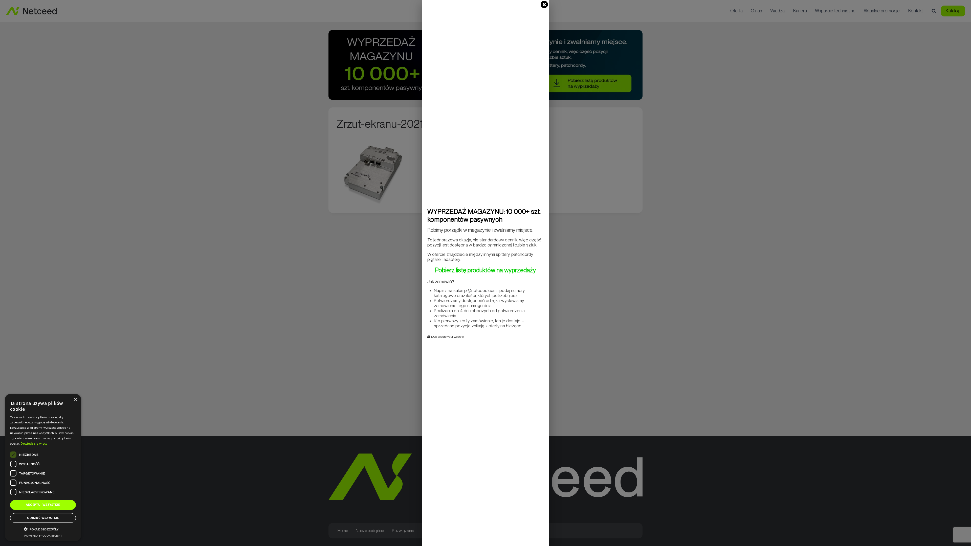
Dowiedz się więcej (34, 443)
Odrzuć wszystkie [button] (43, 518)
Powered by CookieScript (43, 535)
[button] (43, 529)
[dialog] (43, 467)
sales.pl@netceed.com (475, 290)
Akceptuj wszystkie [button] (43, 505)
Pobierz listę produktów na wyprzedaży (485, 270)
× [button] (75, 399)
